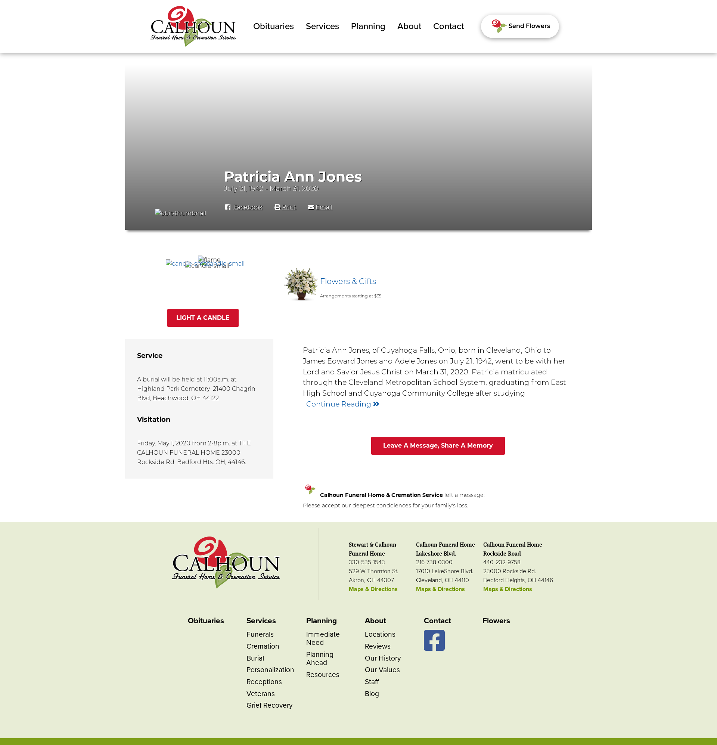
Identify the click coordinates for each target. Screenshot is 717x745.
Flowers (496, 620)
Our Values (382, 669)
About (409, 26)
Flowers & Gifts (348, 281)
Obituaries (273, 26)
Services (322, 26)
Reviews (378, 646)
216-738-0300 (434, 562)
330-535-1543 (367, 562)
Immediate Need (323, 638)
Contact (448, 26)
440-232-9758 (502, 562)
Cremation (262, 646)
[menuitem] (273, 26)
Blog (372, 693)
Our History (383, 658)
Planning (368, 26)
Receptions (264, 681)
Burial (255, 658)
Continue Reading (339, 403)
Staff (372, 681)
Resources (322, 674)
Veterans (260, 693)
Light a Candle (203, 317)
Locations (380, 634)
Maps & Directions (373, 589)
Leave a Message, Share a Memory (438, 445)
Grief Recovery (269, 705)
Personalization (270, 669)
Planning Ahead (319, 658)
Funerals (260, 634)
